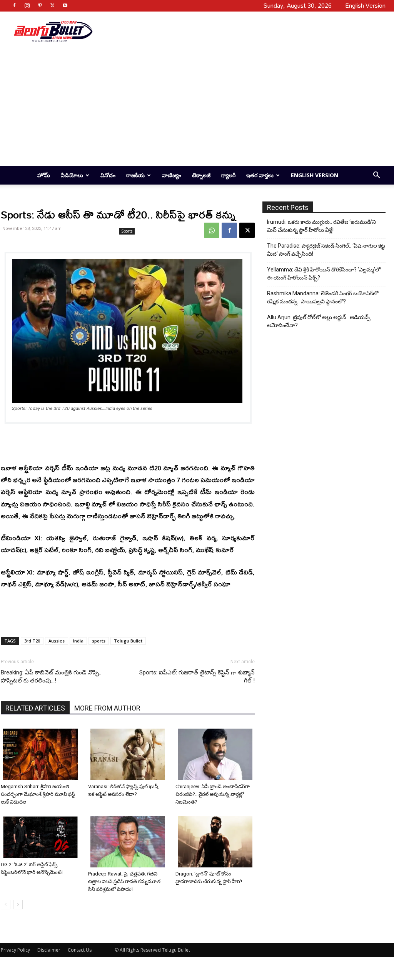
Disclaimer (48, 950)
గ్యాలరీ (228, 175)
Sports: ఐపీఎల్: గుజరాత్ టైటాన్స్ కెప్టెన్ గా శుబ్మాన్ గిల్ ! (197, 676)
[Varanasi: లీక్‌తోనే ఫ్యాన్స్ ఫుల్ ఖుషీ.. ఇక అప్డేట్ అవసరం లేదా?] (128, 754)
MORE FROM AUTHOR (107, 708)
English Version (314, 175)
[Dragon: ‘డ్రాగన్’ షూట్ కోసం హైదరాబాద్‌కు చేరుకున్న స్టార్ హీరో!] (216, 841)
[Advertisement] (242, 31)
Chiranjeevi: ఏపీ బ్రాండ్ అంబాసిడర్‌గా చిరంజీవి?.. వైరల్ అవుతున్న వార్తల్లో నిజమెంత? (212, 794)
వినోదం (107, 175)
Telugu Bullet (128, 641)
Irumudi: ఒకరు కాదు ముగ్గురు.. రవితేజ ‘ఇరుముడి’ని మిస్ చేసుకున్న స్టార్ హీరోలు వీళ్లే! (321, 226)
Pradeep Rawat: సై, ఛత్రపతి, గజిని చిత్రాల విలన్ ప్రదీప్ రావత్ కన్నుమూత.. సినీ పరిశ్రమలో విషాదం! (125, 881)
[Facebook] (14, 5)
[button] (376, 176)
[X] (52, 5)
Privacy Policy (15, 950)
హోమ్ (43, 175)
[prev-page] (5, 904)
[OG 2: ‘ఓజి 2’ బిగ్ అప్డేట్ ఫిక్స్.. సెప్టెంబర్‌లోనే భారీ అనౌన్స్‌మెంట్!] (41, 837)
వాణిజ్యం (171, 175)
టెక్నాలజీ (201, 175)
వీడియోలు (72, 175)
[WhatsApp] (211, 230)
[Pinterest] (39, 5)
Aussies (56, 641)
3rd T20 (32, 641)
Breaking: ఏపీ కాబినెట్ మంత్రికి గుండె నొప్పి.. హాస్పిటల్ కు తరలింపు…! (51, 676)
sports (98, 641)
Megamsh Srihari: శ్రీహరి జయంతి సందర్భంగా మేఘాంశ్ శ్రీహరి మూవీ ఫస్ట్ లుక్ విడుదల (38, 794)
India (78, 641)
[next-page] (18, 904)
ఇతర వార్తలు (260, 175)
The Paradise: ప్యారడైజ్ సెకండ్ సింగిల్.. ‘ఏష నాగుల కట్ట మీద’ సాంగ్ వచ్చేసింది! (326, 250)
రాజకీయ (135, 175)
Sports (126, 231)
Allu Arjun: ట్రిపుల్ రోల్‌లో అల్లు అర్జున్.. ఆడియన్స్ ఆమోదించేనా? (319, 321)
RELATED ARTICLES (35, 708)
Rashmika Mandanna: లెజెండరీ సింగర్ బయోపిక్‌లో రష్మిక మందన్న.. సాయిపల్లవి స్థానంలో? (322, 297)
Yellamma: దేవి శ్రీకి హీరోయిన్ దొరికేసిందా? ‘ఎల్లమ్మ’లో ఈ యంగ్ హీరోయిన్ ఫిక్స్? (324, 273)
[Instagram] (27, 5)
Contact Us (80, 950)
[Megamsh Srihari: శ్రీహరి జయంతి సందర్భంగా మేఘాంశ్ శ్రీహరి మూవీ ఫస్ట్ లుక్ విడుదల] (41, 754)
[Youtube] (65, 5)
